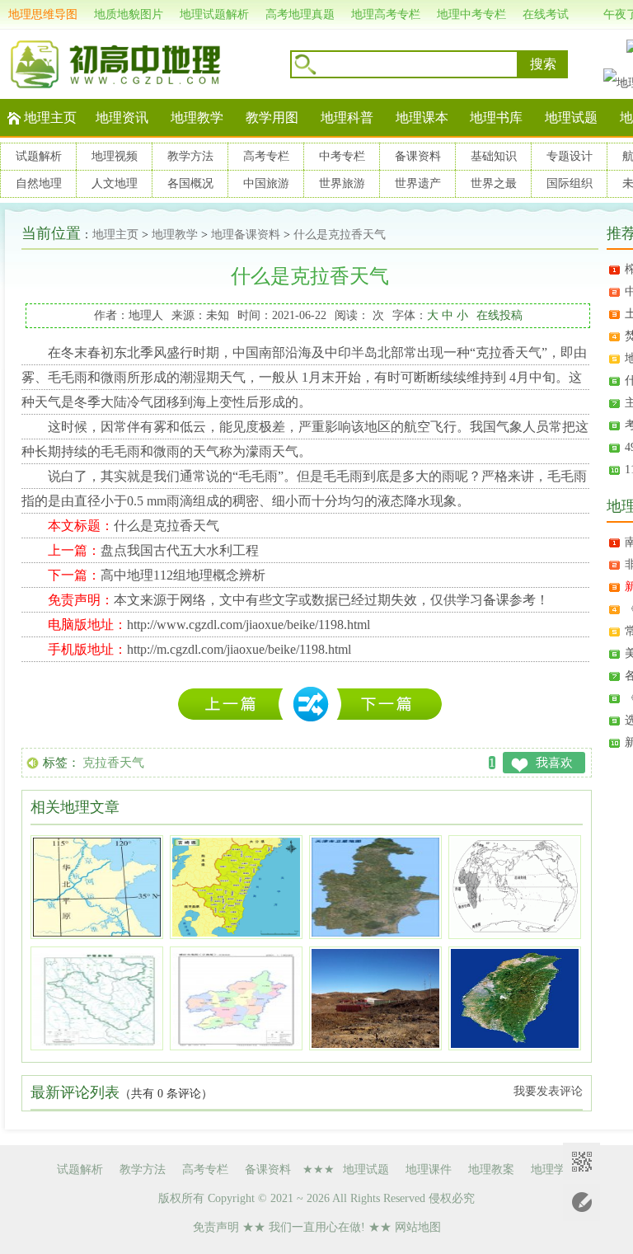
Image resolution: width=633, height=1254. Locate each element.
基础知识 (494, 156)
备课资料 (418, 156)
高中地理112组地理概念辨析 (183, 575)
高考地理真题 (300, 14)
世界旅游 (342, 183)
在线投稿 (499, 315)
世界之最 (494, 183)
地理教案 (491, 1169)
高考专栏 (266, 156)
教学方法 (190, 156)
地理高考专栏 (385, 14)
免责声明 (216, 1227)
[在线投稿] (581, 1202)
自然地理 (39, 183)
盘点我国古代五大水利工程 (180, 550)
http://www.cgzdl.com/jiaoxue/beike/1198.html (248, 625)
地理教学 (197, 117)
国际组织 (569, 183)
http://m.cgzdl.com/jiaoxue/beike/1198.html (239, 649)
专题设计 (569, 156)
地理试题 (571, 117)
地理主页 (50, 117)
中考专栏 (342, 156)
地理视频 (114, 156)
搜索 (543, 64)
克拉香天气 (113, 762)
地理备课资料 (245, 234)
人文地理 (114, 183)
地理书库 (496, 117)
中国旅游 (266, 183)
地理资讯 (122, 117)
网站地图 (418, 1227)
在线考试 (546, 14)
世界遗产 (418, 183)
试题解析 (39, 156)
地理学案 (554, 1169)
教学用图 (272, 117)
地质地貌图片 (128, 14)
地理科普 (347, 117)
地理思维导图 (42, 14)
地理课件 (429, 1169)
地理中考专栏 (471, 14)
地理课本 (422, 117)
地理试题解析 (214, 14)
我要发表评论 (548, 1091)
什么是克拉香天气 (339, 234)
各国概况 (190, 183)
